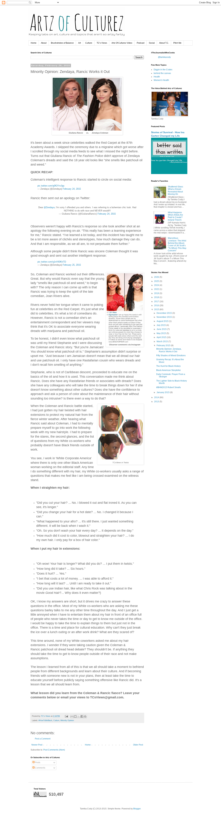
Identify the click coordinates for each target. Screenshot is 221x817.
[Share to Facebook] (82, 716)
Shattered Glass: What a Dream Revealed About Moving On (175, 190)
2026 (157, 277)
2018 (157, 297)
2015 (157, 309)
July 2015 (161, 325)
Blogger (137, 808)
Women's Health (161, 80)
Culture (88, 43)
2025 (157, 281)
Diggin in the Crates (163, 69)
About (43, 43)
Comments (40, 768)
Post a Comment (42, 739)
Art (79, 43)
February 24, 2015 (72, 189)
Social (152, 43)
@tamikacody (164, 57)
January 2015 (163, 392)
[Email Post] (66, 716)
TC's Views (102, 43)
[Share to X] (78, 716)
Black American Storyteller (168, 370)
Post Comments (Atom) (54, 750)
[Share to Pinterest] (85, 716)
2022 (157, 289)
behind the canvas (162, 73)
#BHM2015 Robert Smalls (168, 387)
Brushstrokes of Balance (62, 43)
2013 (157, 401)
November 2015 (164, 317)
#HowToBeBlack (45, 720)
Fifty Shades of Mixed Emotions (171, 355)
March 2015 (162, 341)
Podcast (140, 43)
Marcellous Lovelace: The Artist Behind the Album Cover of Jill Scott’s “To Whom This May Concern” (177, 244)
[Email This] (72, 716)
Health (157, 77)
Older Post (138, 745)
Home (33, 43)
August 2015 (163, 321)
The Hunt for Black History (168, 366)
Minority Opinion (67, 720)
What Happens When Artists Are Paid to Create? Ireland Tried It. (175, 216)
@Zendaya (49, 207)
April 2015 (162, 337)
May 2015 (161, 333)
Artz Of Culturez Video (122, 43)
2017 (157, 301)
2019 (157, 293)
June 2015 (162, 329)
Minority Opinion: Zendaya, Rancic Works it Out (168, 350)
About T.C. (164, 43)
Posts (37, 762)
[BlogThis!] (75, 716)
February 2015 (164, 345)
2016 (157, 305)
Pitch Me (177, 43)
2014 (157, 397)
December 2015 (164, 313)
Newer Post (36, 745)
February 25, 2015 (72, 265)
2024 (157, 285)
